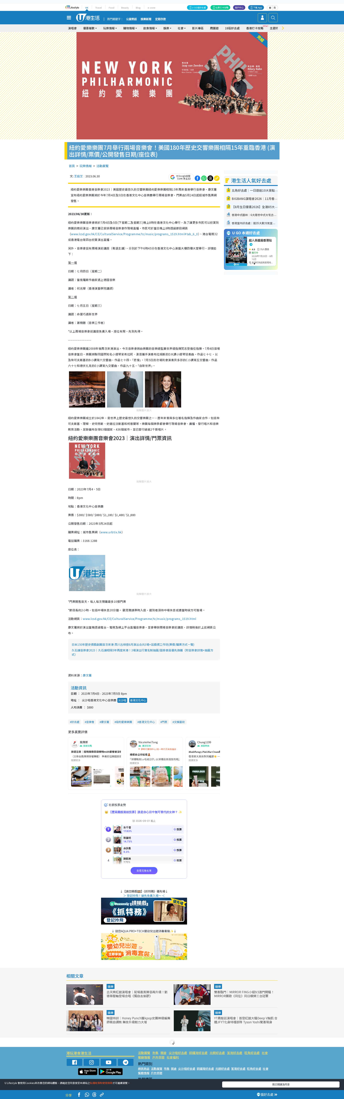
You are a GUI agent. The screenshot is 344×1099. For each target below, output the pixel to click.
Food (111, 7)
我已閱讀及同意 (281, 1084)
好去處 (75, 722)
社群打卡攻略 (222, 7)
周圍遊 (214, 28)
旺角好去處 (252, 1053)
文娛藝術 (179, 722)
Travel (98, 7)
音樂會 (90, 722)
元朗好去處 (217, 1053)
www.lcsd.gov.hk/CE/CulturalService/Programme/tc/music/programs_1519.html (139, 619)
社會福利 (173, 1057)
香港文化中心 (138, 700)
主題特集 (275, 28)
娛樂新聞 (146, 19)
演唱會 (72, 28)
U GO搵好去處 (199, 7)
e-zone (151, 7)
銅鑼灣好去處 (198, 1053)
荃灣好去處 (234, 1053)
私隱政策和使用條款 (101, 1083)
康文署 (87, 675)
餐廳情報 (144, 1057)
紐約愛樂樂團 (124, 722)
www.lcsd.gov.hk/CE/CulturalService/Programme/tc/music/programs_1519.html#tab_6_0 (134, 234)
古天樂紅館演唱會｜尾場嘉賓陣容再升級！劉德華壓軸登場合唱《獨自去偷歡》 (137, 994)
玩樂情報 (86, 166)
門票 (164, 722)
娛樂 (110, 986)
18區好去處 (232, 28)
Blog (138, 7)
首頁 (72, 166)
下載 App (257, 7)
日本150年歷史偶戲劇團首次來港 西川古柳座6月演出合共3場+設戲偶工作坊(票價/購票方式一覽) (133, 644)
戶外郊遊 (158, 1057)
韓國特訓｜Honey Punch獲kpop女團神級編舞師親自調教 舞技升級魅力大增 (138, 1020)
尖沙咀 (122, 700)
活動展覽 (102, 166)
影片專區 (198, 28)
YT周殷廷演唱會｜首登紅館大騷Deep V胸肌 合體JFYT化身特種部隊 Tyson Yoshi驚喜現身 (245, 1020)
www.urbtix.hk (111, 532)
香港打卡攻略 (254, 28)
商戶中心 (239, 7)
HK (86, 7)
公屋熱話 (131, 19)
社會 (265, 1053)
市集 (155, 1053)
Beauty (125, 7)
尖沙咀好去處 (178, 1053)
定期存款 (160, 19)
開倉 (164, 1053)
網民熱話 (143, 1068)
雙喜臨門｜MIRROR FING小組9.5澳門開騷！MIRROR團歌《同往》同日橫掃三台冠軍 (244, 994)
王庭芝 (78, 176)
